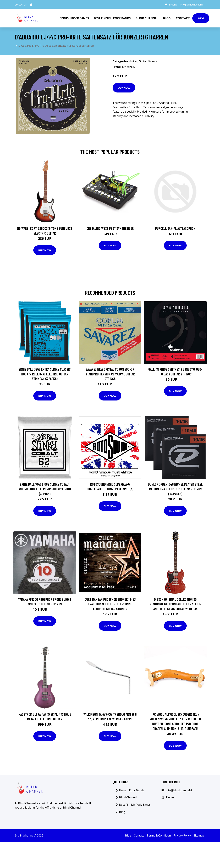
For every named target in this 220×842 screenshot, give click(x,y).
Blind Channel (147, 18)
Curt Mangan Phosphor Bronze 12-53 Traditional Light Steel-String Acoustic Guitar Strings (110, 604)
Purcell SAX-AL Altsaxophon (175, 228)
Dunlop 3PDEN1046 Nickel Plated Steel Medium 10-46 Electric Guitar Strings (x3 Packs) (175, 489)
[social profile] (31, 4)
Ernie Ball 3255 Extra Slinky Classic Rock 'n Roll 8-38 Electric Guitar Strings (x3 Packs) (45, 374)
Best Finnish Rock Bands (112, 18)
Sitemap (199, 835)
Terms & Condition (159, 835)
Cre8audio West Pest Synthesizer (110, 228)
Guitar (133, 61)
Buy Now (124, 87)
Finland (173, 4)
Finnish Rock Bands (74, 18)
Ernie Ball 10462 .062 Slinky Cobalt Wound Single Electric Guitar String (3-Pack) (45, 489)
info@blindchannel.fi (191, 4)
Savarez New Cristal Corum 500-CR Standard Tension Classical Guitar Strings (110, 374)
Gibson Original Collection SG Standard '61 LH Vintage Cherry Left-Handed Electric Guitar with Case (175, 604)
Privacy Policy (182, 835)
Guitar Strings (148, 61)
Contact (183, 18)
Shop (200, 18)
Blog (167, 18)
